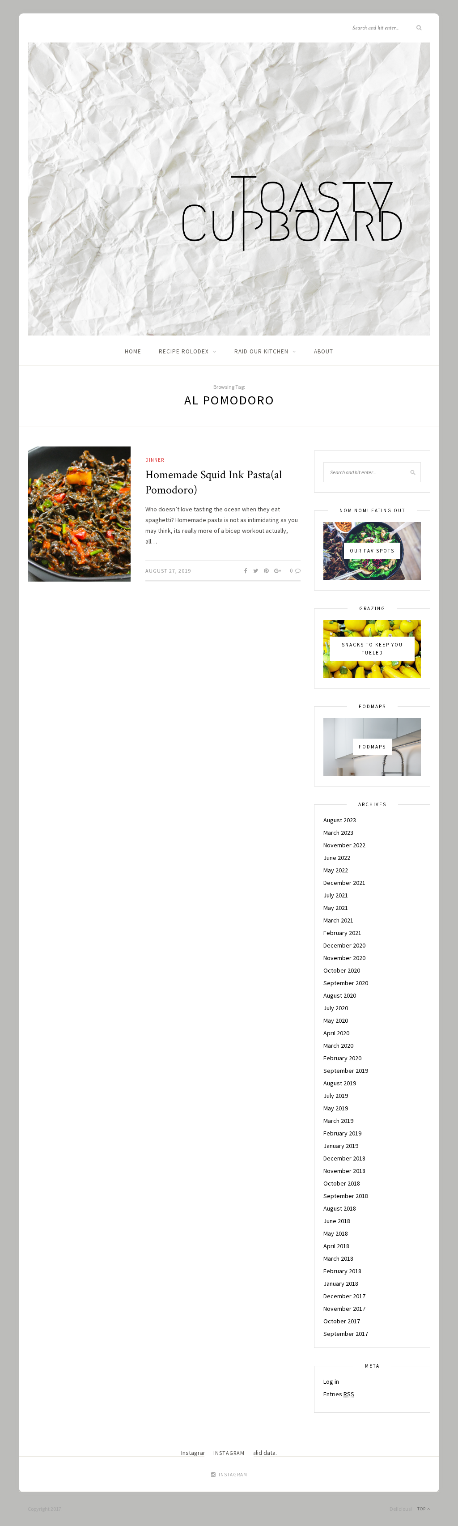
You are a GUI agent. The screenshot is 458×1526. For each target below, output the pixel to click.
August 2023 (339, 820)
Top (422, 1509)
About (323, 351)
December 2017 (344, 1296)
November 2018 (344, 1171)
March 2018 (338, 1258)
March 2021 (338, 920)
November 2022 (344, 845)
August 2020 (339, 995)
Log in (331, 1381)
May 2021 (335, 908)
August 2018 (339, 1208)
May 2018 (335, 1233)
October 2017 (341, 1321)
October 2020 (341, 970)
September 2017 (345, 1334)
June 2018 (336, 1221)
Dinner (154, 460)
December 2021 (344, 883)
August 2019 (339, 1083)
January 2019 (340, 1146)
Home (133, 351)
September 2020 (345, 983)
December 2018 (344, 1158)
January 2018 (340, 1283)
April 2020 (336, 1033)
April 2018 (336, 1246)
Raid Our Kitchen (261, 351)
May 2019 (335, 1108)
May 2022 (335, 870)
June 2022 (336, 858)
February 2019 (342, 1133)
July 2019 (335, 1096)
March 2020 (338, 1045)
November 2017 (344, 1309)
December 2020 (344, 945)
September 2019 (345, 1071)
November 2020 (344, 958)
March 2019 (338, 1121)
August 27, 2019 (168, 570)
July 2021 (335, 895)
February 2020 (342, 1058)
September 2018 (345, 1196)
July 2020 (335, 1008)
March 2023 (338, 833)
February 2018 (342, 1271)
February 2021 (342, 933)
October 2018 (341, 1183)
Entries (338, 1394)
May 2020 (335, 1020)
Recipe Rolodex (184, 351)
